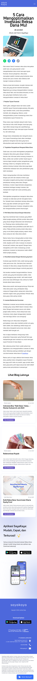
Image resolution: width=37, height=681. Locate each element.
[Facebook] (13, 60)
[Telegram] (9, 60)
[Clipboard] (18, 60)
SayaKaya (25, 353)
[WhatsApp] (4, 60)
